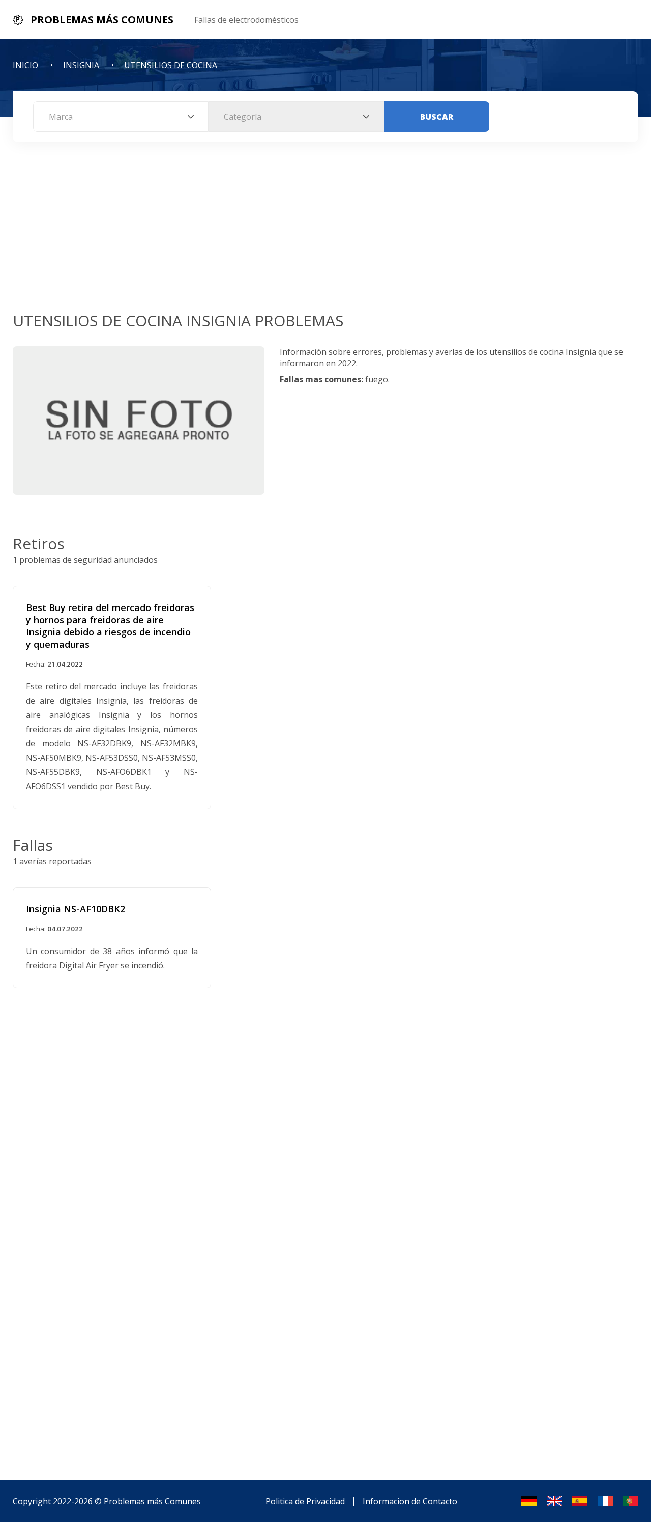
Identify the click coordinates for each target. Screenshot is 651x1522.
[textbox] (121, 116)
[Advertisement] (325, 233)
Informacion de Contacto (410, 1501)
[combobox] (121, 116)
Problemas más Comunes (152, 1501)
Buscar (436, 116)
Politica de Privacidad (305, 1501)
